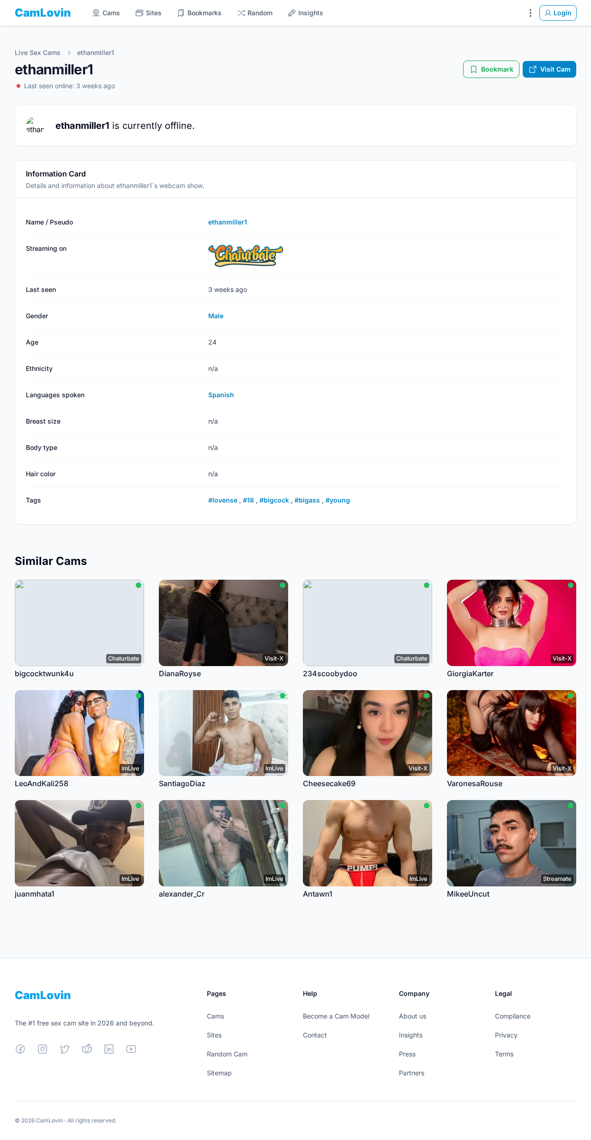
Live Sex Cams (37, 52)
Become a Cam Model (336, 1016)
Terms (504, 1054)
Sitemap (219, 1073)
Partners (411, 1073)
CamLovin (43, 12)
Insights (410, 1035)
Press (407, 1054)
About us (412, 1016)
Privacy (506, 1035)
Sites (214, 1035)
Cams (215, 1016)
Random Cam (227, 1054)
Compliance (513, 1016)
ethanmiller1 (95, 52)
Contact (315, 1035)
